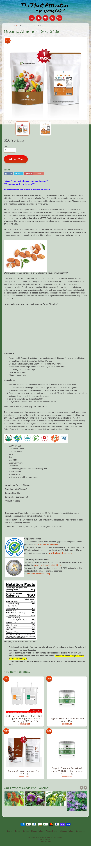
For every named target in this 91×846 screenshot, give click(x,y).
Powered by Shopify (45, 841)
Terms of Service (22, 831)
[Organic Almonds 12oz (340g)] (23, 128)
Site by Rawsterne (45, 839)
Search (10, 831)
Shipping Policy (66, 831)
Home (6, 26)
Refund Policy (37, 831)
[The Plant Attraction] (45, 8)
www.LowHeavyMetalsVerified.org (48, 565)
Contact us (79, 831)
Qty (5, 146)
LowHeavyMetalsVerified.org (38, 574)
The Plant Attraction (44, 837)
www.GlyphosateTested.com (47, 544)
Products (14, 26)
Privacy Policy (51, 831)
